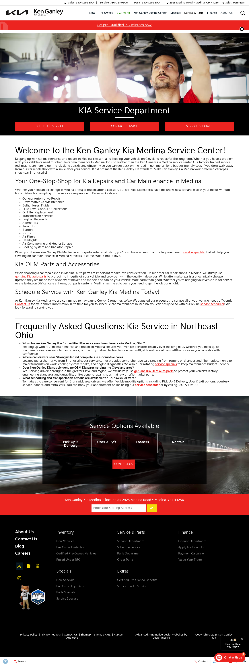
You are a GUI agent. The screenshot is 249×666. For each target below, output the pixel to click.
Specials (175, 12)
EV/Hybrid (123, 12)
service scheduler (212, 304)
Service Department (130, 541)
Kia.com (118, 634)
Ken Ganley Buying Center (150, 12)
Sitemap (86, 634)
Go (152, 508)
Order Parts (125, 560)
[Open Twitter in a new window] (19, 566)
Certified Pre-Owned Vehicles (76, 553)
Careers (22, 553)
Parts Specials (65, 592)
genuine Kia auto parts (30, 276)
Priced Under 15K (68, 560)
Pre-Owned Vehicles (70, 547)
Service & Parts (193, 12)
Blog (19, 546)
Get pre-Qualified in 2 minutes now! (124, 25)
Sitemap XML (102, 634)
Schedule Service (50, 126)
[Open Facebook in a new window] (28, 565)
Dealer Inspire (161, 637)
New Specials (65, 580)
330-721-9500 (85, 2)
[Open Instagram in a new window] (19, 578)
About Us (227, 12)
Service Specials (199, 126)
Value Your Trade (190, 560)
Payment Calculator (191, 553)
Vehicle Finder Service (132, 586)
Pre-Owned (106, 12)
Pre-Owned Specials (70, 586)
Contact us (22, 304)
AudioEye (72, 637)
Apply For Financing (191, 547)
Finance (212, 12)
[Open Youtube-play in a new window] (37, 565)
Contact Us (123, 464)
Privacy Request (51, 634)
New (92, 12)
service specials (194, 252)
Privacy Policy (28, 634)
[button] (242, 13)
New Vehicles (65, 541)
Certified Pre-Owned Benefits (137, 580)
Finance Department (192, 541)
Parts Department (129, 553)
